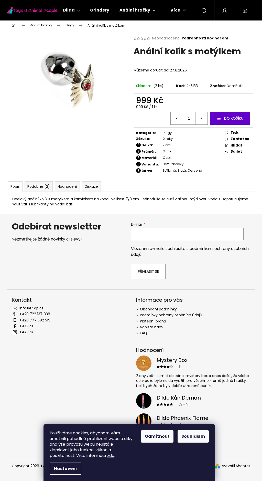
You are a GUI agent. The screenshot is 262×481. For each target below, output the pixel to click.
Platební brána (153, 321)
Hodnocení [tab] (67, 186)
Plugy (167, 132)
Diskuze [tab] (91, 186)
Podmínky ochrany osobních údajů (171, 315)
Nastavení (65, 469)
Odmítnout (157, 436)
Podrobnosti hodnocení (205, 38)
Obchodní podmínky (158, 309)
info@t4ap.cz (31, 308)
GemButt (234, 85)
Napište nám (151, 327)
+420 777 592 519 (34, 320)
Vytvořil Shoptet (236, 466)
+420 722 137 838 (34, 314)
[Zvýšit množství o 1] (201, 118)
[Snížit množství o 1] (177, 118)
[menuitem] (71, 10)
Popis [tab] (15, 186)
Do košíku (233, 118)
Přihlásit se (148, 271)
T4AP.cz (26, 326)
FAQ (143, 333)
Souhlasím (193, 436)
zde (110, 455)
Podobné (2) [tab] (38, 186)
